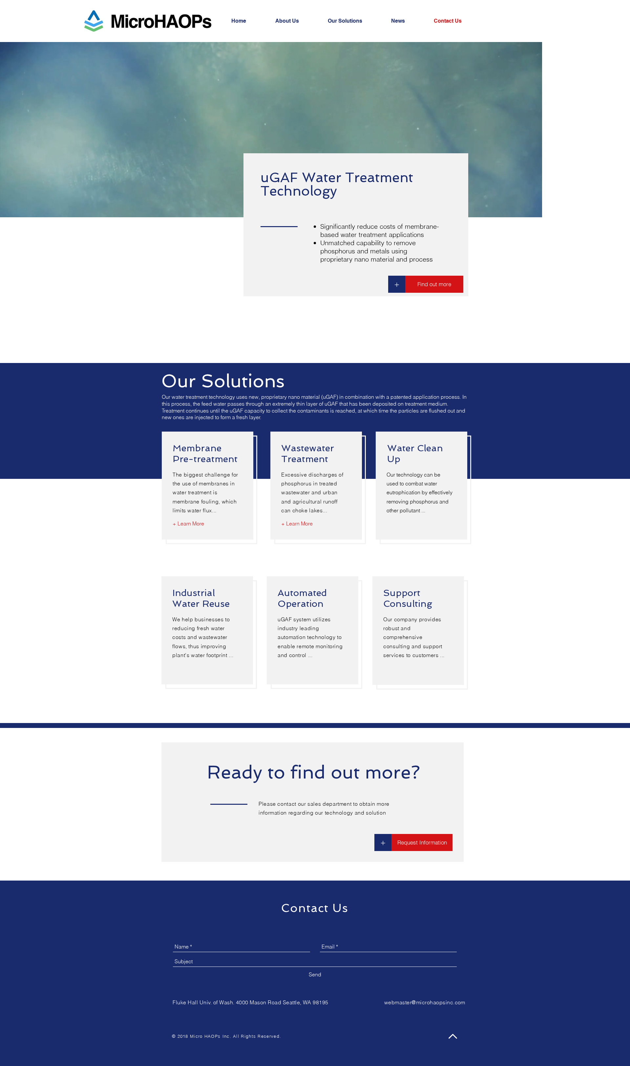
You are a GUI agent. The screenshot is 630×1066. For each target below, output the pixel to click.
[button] (421, 842)
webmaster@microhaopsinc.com (424, 1002)
